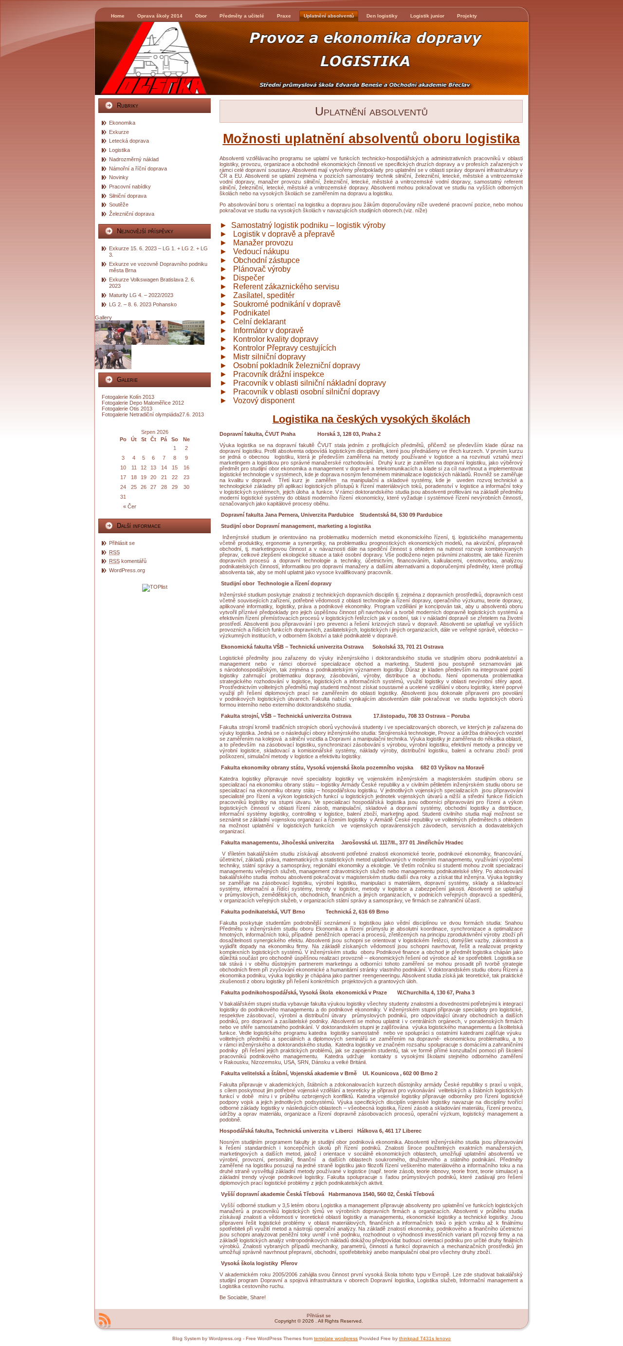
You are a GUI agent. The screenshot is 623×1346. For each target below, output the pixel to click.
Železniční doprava (131, 214)
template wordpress (336, 1338)
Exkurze (119, 132)
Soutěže (118, 204)
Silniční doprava (128, 196)
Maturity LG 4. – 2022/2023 (141, 295)
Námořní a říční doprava (138, 168)
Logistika (119, 150)
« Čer (129, 506)
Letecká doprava (129, 141)
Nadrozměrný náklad (134, 159)
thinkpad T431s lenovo (425, 1338)
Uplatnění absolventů (371, 111)
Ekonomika (122, 123)
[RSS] (104, 1320)
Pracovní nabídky (130, 186)
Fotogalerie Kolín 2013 (128, 397)
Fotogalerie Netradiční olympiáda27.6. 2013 (153, 414)
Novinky (118, 177)
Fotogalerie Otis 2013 (127, 408)
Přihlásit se (122, 543)
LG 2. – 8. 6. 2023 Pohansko (143, 304)
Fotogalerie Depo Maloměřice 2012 (143, 403)
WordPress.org (127, 570)
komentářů (128, 561)
